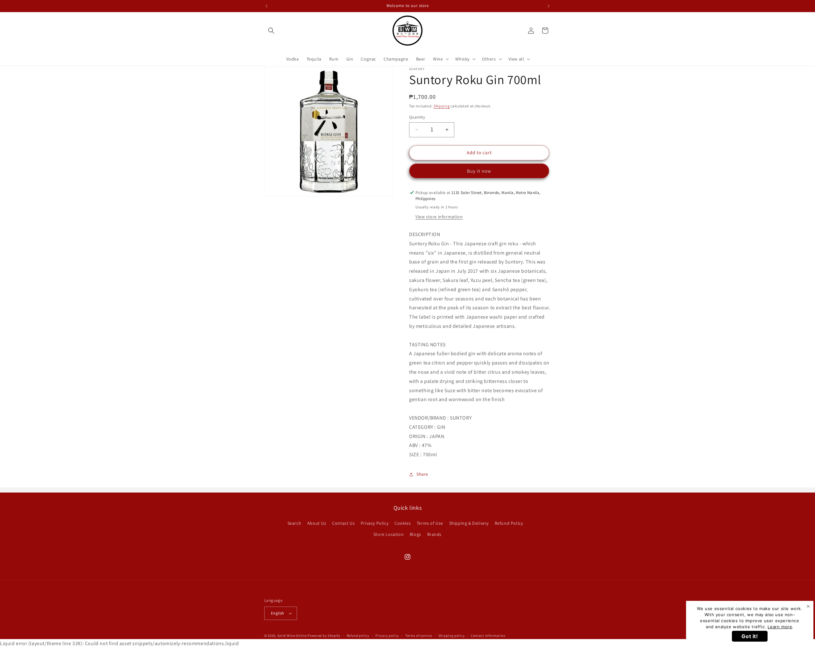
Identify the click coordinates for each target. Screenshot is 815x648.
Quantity (417, 117)
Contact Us (343, 523)
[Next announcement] (549, 6)
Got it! (749, 636)
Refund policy (358, 635)
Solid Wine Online (292, 635)
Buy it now (479, 171)
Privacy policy (387, 635)
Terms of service (418, 635)
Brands (434, 534)
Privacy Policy (374, 523)
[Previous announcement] (266, 6)
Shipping (442, 106)
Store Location (388, 534)
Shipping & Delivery (469, 523)
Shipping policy (451, 635)
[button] (271, 31)
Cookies (402, 523)
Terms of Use (430, 523)
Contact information (488, 635)
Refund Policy (509, 523)
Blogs (415, 534)
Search (294, 523)
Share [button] (422, 474)
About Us (316, 523)
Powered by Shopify (324, 635)
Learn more (780, 626)
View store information (439, 217)
